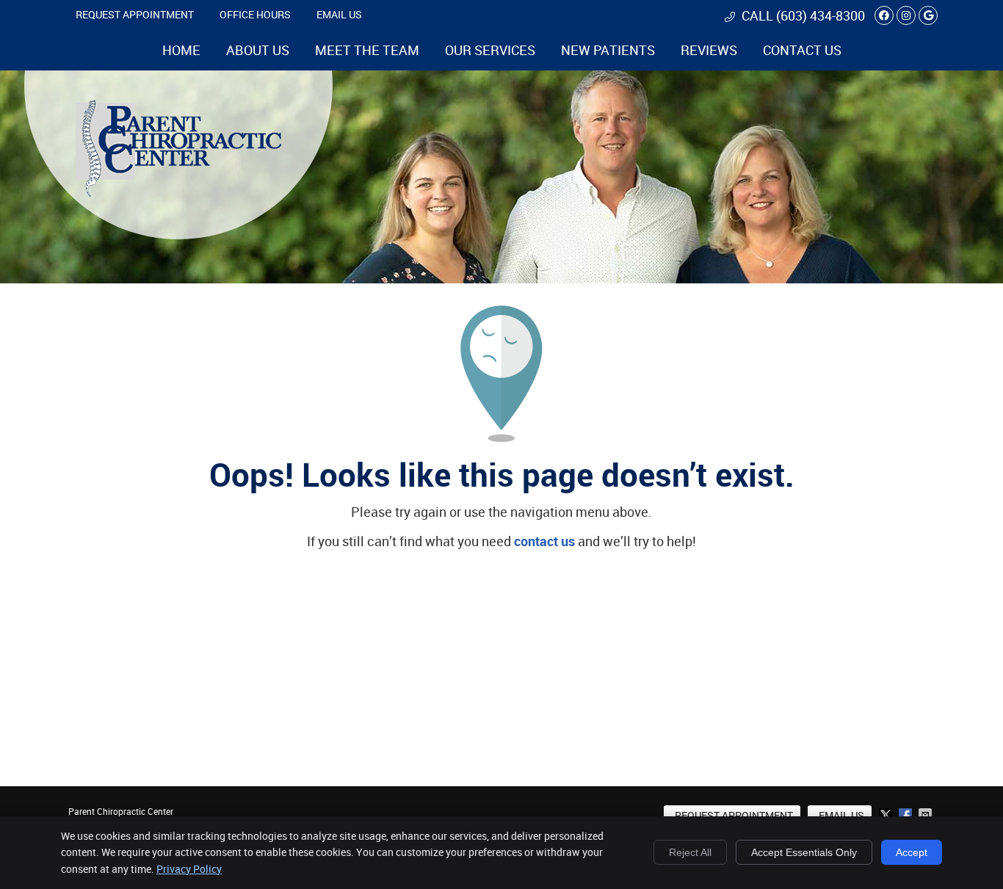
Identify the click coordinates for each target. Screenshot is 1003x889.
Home (181, 50)
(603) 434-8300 (820, 15)
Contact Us (802, 50)
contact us (544, 541)
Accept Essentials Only (804, 852)
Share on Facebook (907, 814)
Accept (911, 852)
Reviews (709, 50)
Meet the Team (367, 50)
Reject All (690, 852)
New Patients (608, 50)
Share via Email (927, 814)
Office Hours (255, 14)
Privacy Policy (189, 869)
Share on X (887, 814)
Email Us (339, 14)
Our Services (490, 50)
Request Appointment (135, 14)
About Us (257, 50)
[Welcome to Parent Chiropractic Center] (178, 191)
